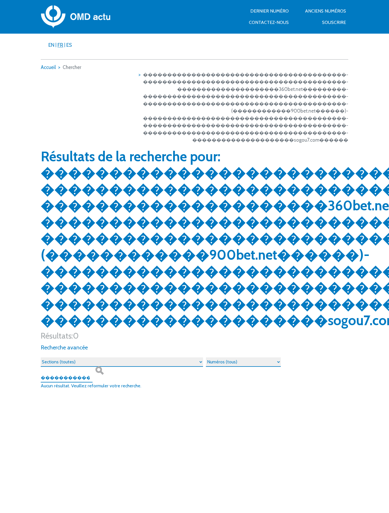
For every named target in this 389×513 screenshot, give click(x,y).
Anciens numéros (325, 11)
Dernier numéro (269, 11)
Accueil (48, 67)
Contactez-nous (269, 22)
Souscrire (334, 22)
